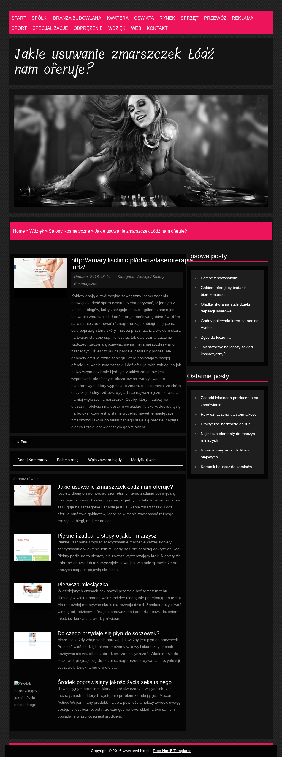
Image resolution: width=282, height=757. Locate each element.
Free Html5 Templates (172, 750)
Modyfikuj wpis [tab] (143, 460)
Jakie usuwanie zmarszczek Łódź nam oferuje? (141, 231)
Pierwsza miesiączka (83, 584)
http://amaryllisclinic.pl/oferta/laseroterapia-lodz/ (133, 263)
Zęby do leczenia (216, 337)
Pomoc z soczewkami (219, 278)
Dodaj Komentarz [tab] (32, 460)
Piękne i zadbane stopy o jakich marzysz (107, 536)
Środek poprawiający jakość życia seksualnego (115, 682)
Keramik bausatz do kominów (226, 466)
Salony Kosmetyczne (69, 231)
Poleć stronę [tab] (68, 460)
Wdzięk (36, 231)
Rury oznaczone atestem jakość (228, 414)
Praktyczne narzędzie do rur (225, 424)
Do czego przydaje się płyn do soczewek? (108, 633)
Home (19, 231)
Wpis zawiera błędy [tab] (105, 460)
